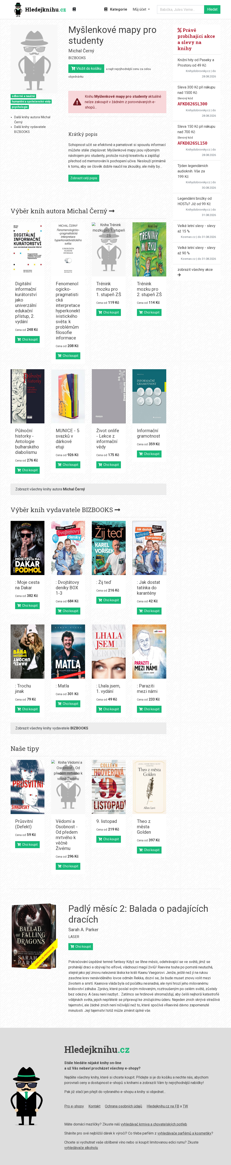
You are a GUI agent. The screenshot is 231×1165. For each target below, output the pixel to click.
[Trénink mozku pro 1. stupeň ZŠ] (109, 249)
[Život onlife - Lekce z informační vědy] (109, 396)
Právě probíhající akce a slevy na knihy (196, 39)
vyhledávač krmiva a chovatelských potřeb (154, 1124)
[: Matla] (68, 651)
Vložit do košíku (88, 68)
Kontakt (94, 1106)
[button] (141, 9)
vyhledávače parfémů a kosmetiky (184, 1133)
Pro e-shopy (74, 1106)
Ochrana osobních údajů (123, 1106)
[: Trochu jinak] (27, 651)
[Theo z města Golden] (149, 787)
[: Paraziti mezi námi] (149, 651)
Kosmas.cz (188, 237)
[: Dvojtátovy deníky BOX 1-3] (68, 548)
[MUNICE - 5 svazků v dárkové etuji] (68, 396)
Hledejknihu (45, 9)
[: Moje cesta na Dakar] (27, 548)
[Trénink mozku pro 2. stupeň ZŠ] (149, 249)
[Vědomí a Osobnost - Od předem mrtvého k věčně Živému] (68, 787)
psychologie (20, 107)
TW (185, 1106)
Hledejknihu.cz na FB (163, 1106)
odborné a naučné (23, 96)
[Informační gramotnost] (149, 396)
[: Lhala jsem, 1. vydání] (109, 651)
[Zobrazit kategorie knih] (74, 9)
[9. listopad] (109, 787)
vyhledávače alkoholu (81, 1148)
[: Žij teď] (109, 548)
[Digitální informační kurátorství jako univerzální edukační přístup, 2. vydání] (27, 249)
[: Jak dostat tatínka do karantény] (149, 548)
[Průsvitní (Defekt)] (27, 787)
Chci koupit (29, 339)
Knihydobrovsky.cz (198, 71)
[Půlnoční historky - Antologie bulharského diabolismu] (27, 396)
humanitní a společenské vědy (31, 101)
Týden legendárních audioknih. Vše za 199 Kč (193, 171)
